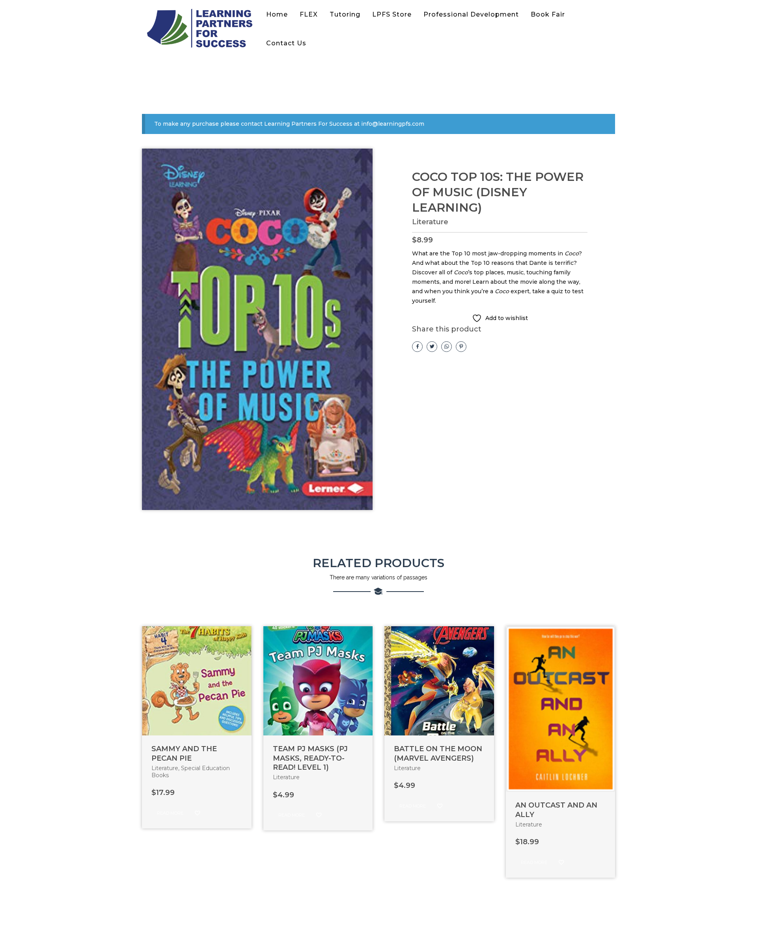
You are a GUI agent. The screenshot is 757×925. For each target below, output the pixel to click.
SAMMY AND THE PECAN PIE (184, 753)
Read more (170, 813)
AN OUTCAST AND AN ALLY (556, 810)
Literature (430, 222)
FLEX (309, 14)
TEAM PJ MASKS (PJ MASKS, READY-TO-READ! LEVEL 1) (310, 758)
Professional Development (471, 14)
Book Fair (548, 14)
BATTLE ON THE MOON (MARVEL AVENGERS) (438, 753)
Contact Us (286, 43)
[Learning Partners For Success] (201, 29)
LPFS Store (392, 14)
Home (277, 14)
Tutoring (345, 14)
